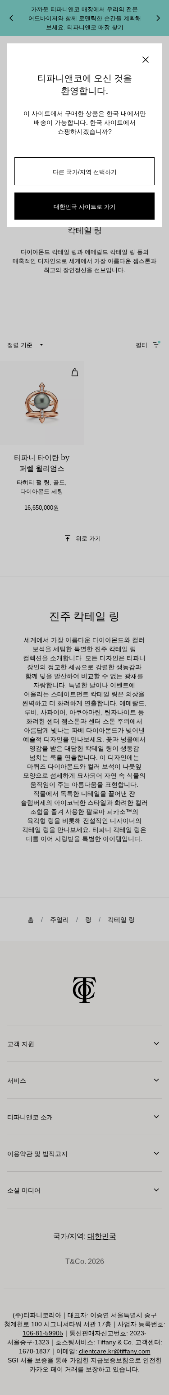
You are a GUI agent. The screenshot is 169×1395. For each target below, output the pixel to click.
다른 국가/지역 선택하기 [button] (85, 171)
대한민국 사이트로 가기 (85, 206)
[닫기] (145, 59)
